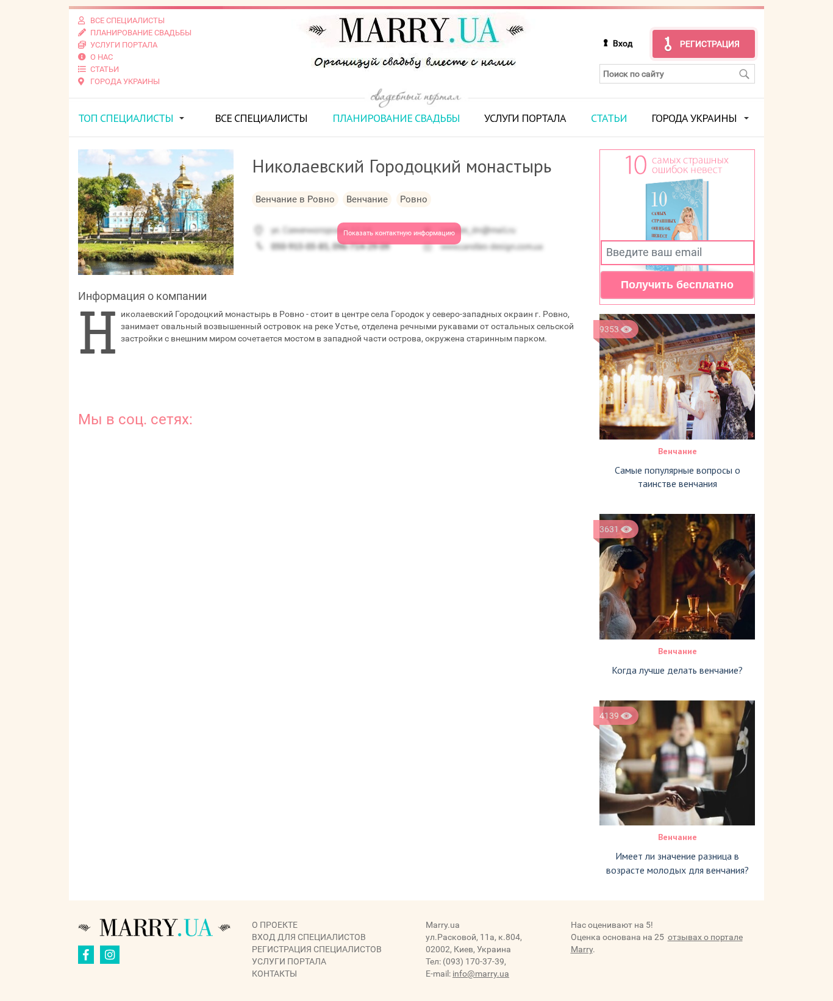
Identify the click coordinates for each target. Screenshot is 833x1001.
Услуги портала (525, 118)
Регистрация (710, 44)
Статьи (609, 118)
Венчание (677, 451)
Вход (622, 43)
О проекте (275, 925)
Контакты (274, 973)
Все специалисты (261, 118)
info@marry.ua (480, 973)
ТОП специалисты (125, 118)
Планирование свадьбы (396, 118)
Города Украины (694, 118)
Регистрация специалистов (317, 949)
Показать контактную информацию (399, 233)
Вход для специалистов (309, 937)
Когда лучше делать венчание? (677, 670)
